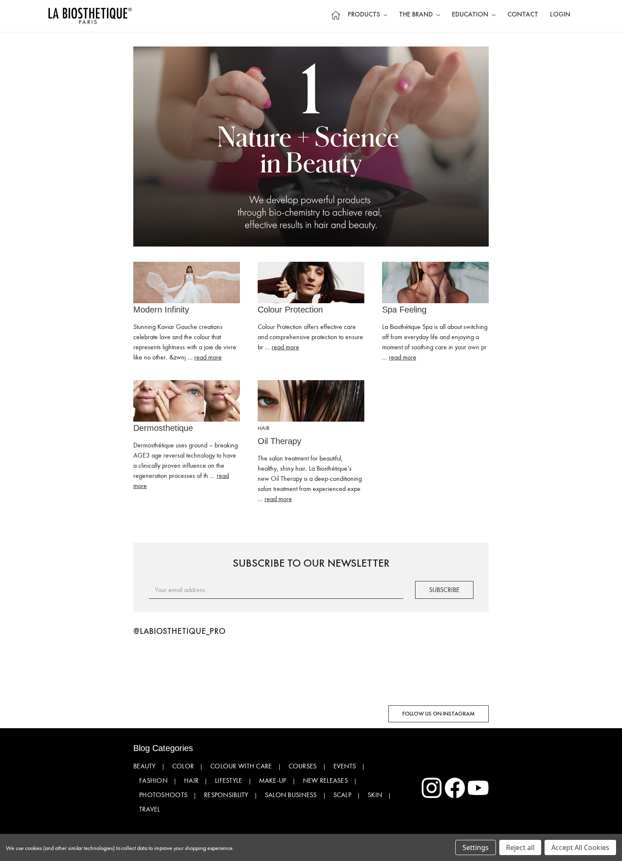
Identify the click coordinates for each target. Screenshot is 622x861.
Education (471, 14)
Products (365, 14)
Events (344, 766)
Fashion (153, 780)
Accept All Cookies (580, 847)
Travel (149, 809)
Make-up (272, 780)
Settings (475, 847)
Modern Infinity (161, 309)
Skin (375, 795)
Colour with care (241, 766)
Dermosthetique (163, 428)
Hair (191, 780)
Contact (522, 14)
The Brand (417, 14)
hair (264, 428)
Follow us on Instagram (438, 714)
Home (335, 15)
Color (183, 766)
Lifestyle (228, 780)
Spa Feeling (404, 309)
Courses (303, 766)
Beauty (144, 766)
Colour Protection (290, 309)
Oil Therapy (279, 441)
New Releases (325, 780)
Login (560, 14)
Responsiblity (226, 795)
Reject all (520, 847)
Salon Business (291, 795)
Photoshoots (163, 795)
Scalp (342, 795)
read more (208, 357)
